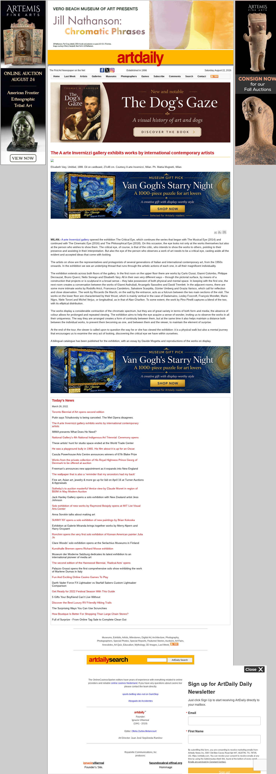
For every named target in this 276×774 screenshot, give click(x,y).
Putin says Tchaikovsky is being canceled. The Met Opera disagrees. (92, 417)
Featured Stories (155, 641)
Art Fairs (179, 641)
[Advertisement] (187, 425)
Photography (172, 637)
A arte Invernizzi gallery (75, 239)
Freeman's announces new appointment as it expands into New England (95, 468)
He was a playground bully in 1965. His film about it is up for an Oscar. (93, 448)
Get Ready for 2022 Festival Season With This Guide (83, 591)
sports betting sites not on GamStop (140, 694)
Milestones (134, 637)
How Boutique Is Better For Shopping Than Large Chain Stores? (90, 613)
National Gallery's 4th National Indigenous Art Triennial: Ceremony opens (95, 437)
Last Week (69, 76)
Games (145, 76)
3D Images (151, 645)
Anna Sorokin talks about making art (73, 514)
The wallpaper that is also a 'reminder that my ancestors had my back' (93, 474)
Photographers (129, 76)
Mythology (140, 645)
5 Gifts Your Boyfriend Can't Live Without (76, 596)
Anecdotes (107, 645)
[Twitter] (107, 71)
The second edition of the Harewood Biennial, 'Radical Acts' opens (91, 562)
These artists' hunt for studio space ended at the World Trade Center (93, 443)
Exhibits (117, 637)
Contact (202, 76)
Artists (83, 76)
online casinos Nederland (124, 683)
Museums (111, 76)
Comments (175, 76)
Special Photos (121, 641)
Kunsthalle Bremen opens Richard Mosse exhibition (82, 548)
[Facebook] (102, 71)
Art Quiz (118, 645)
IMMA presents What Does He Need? (74, 431)
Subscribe (159, 76)
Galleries (96, 76)
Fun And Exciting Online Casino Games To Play (80, 577)
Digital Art (146, 637)
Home (56, 76)
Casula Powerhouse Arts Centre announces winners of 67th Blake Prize (94, 454)
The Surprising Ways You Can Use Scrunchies (79, 608)
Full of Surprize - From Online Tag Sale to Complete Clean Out (89, 619)
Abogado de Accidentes (140, 701)
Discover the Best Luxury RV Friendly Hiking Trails (82, 602)
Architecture (158, 637)
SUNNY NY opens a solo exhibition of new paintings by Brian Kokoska (93, 520)
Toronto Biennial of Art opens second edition (78, 411)
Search (189, 76)
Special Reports (138, 641)
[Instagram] (112, 71)
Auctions (169, 641)
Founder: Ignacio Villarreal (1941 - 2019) (140, 720)
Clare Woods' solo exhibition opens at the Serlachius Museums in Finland (95, 542)
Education (128, 645)
